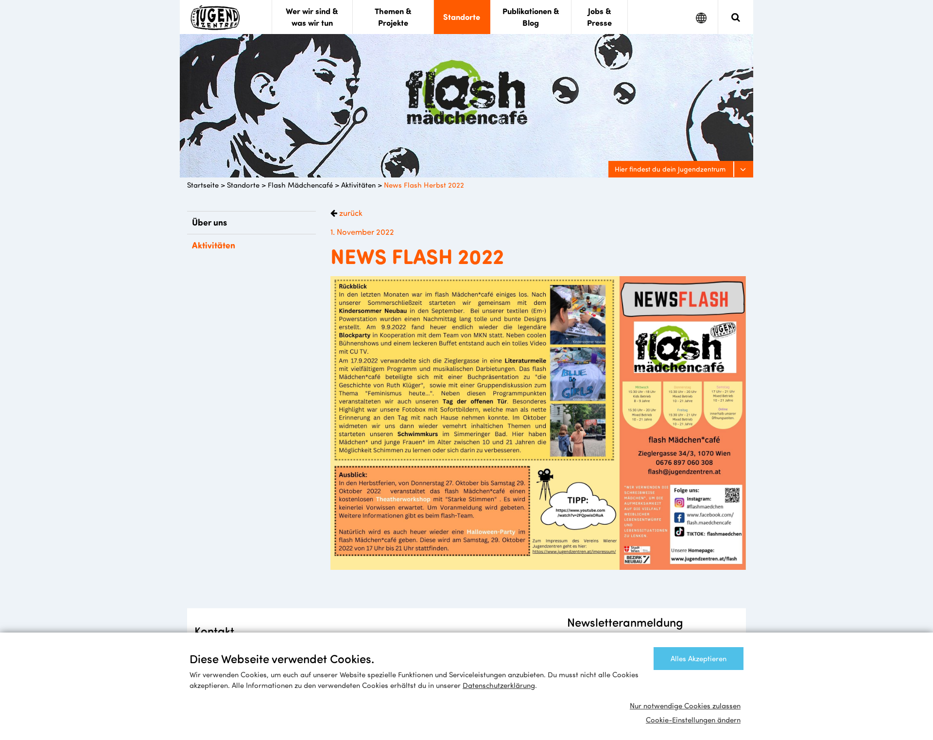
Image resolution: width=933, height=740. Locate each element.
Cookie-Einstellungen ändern (693, 719)
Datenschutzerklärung (499, 685)
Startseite (203, 185)
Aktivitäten (358, 185)
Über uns (209, 222)
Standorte (243, 185)
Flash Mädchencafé (300, 185)
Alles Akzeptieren (698, 658)
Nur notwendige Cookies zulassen (685, 705)
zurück (350, 212)
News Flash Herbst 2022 (424, 185)
